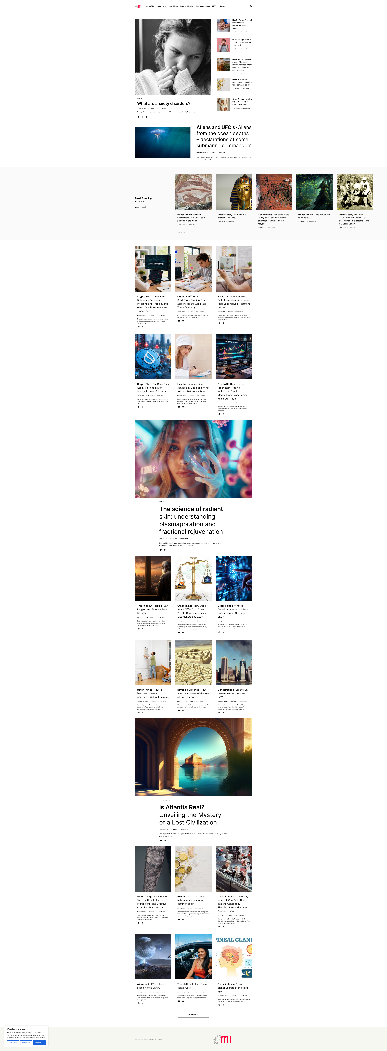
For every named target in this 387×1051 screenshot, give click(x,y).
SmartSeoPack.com (156, 1039)
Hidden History (165, 800)
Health (139, 98)
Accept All (39, 1042)
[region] (26, 1036)
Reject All (26, 1042)
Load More (192, 1014)
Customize (13, 1042)
